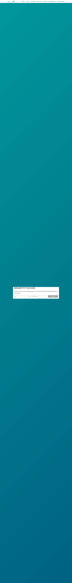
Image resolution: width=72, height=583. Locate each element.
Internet (23, 1)
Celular (27, 1)
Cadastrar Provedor (61, 1)
